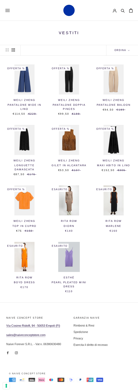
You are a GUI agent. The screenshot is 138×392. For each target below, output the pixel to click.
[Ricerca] (123, 10)
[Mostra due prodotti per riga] (7, 50)
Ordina (120, 50)
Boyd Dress (24, 282)
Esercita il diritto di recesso (90, 344)
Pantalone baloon (114, 104)
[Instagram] (16, 352)
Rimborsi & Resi (83, 325)
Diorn (69, 226)
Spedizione (80, 331)
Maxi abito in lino (113, 165)
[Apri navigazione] (7, 10)
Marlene (113, 226)
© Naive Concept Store (27, 373)
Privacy (78, 338)
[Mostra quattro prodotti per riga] (13, 50)
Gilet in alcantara (69, 165)
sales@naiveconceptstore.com (25, 335)
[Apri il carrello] (131, 10)
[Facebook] (7, 352)
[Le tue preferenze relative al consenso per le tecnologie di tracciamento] (6, 385)
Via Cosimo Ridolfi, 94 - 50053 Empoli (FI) (33, 325)
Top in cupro (24, 226)
